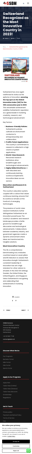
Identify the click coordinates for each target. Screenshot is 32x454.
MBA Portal (6, 362)
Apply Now (6, 383)
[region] (16, 438)
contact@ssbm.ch (9, 339)
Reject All (16, 451)
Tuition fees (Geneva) (10, 389)
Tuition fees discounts (10, 392)
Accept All (16, 441)
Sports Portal (7, 368)
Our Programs (7, 356)
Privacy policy (7, 412)
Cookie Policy (11, 436)
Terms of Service (8, 418)
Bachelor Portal (8, 359)
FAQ (4, 421)
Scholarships (7, 395)
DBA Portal (6, 365)
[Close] (30, 424)
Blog (13, 38)
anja (7, 38)
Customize (16, 446)
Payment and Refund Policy (12, 415)
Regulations (7, 398)
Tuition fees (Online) (10, 386)
